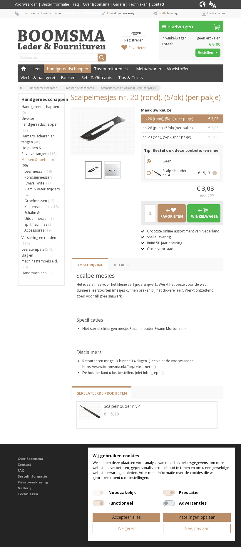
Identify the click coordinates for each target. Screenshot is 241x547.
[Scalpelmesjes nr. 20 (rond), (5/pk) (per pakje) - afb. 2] (112, 170)
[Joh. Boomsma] (62, 37)
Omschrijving (89, 264)
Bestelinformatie (55, 4)
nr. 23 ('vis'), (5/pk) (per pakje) (180, 136)
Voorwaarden (26, 4)
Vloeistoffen (178, 69)
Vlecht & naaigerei (38, 77)
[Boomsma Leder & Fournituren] (21, 88)
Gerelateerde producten (101, 393)
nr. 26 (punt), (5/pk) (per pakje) (180, 127)
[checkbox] (98, 493)
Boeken (68, 77)
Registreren (133, 40)
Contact (157, 4)
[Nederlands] (216, 4)
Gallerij (119, 4)
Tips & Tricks (130, 77)
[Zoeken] (102, 57)
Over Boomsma (96, 4)
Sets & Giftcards (96, 77)
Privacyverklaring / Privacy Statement (45, 13)
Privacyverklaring (33, 482)
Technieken (138, 4)
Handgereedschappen (67, 69)
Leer (36, 69)
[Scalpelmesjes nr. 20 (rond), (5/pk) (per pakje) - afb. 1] (103, 131)
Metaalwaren (148, 69)
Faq (76, 4)
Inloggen (134, 32)
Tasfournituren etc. (112, 69)
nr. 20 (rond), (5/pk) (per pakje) (180, 118)
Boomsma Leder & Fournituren (23, 69)
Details (121, 264)
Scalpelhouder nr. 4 (122, 406)
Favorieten (137, 47)
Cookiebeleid (90, 13)
